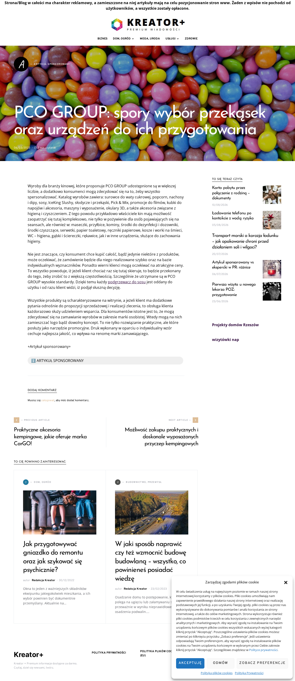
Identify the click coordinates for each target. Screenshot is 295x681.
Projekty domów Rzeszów (235, 324)
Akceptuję (190, 663)
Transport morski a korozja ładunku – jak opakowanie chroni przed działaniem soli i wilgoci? (245, 241)
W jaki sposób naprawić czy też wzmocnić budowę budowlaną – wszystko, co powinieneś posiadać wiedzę (150, 561)
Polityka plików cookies (217, 673)
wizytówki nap (225, 339)
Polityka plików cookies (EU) (159, 653)
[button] (285, 582)
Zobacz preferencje (262, 663)
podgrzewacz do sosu (127, 281)
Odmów (220, 663)
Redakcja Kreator (43, 580)
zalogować (47, 400)
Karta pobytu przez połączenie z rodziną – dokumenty (231, 193)
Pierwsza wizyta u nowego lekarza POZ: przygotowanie (234, 290)
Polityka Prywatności (249, 673)
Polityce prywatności (263, 650)
